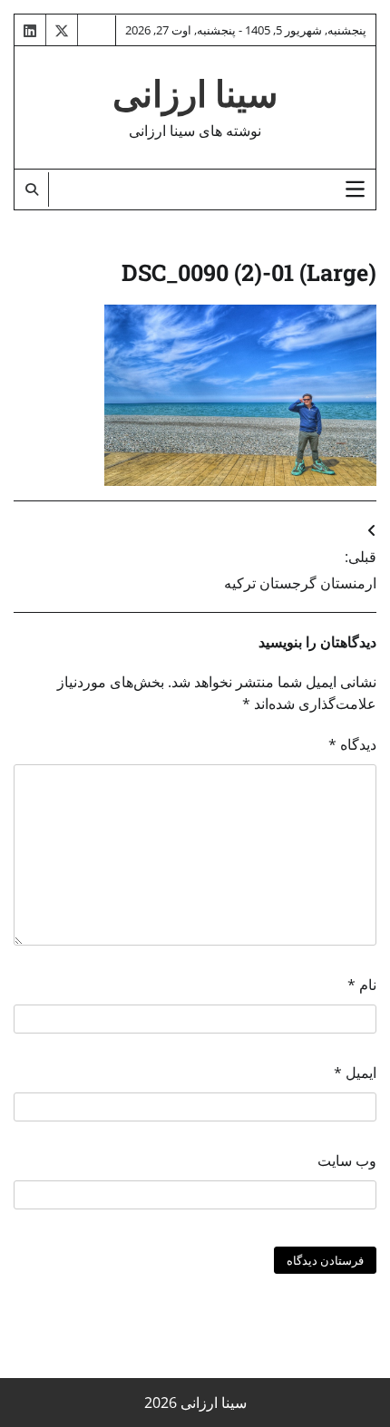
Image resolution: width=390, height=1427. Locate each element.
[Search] (32, 189)
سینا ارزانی (195, 94)
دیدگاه (352, 744)
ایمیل (355, 1072)
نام (361, 985)
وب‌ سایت (346, 1160)
